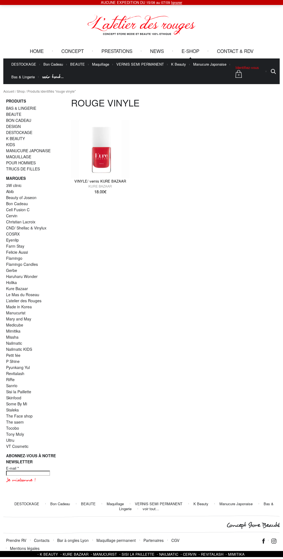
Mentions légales (25, 548)
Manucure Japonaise (209, 64)
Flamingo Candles (22, 264)
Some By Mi (16, 403)
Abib (10, 191)
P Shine (13, 361)
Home (37, 50)
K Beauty (178, 64)
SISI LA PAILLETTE (138, 554)
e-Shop (190, 50)
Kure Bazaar (100, 186)
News (157, 50)
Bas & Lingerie (23, 77)
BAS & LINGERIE (21, 108)
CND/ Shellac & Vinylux (26, 228)
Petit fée (13, 355)
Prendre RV (16, 540)
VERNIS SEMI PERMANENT (140, 64)
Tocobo (12, 428)
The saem (15, 422)
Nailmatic (14, 343)
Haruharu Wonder (22, 276)
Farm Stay (15, 246)
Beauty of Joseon (21, 197)
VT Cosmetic (17, 446)
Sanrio (11, 385)
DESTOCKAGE (23, 64)
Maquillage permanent (116, 540)
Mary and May (18, 319)
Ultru (10, 440)
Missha (12, 337)
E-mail (12, 468)
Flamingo (14, 258)
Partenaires (153, 540)
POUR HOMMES (21, 162)
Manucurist (15, 312)
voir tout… (53, 77)
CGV (175, 540)
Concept (72, 50)
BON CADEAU (18, 120)
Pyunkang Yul (18, 367)
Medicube (14, 325)
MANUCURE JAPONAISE (28, 150)
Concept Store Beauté (253, 525)
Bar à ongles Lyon (73, 540)
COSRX (13, 234)
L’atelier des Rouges (23, 300)
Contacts (41, 540)
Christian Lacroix (20, 221)
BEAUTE (77, 64)
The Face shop (19, 416)
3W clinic (14, 185)
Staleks (12, 410)
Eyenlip (12, 240)
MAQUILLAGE (18, 156)
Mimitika (13, 331)
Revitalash (15, 373)
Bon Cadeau (53, 64)
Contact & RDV (235, 50)
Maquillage (100, 64)
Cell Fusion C (18, 209)
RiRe (10, 379)
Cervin (11, 215)
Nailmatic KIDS (19, 349)
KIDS (10, 144)
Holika (11, 282)
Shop (21, 91)
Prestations (116, 50)
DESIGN (13, 126)
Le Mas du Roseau (22, 294)
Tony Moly (15, 434)
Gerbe (11, 270)
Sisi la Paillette (18, 391)
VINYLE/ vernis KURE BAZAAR (100, 181)
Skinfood (13, 397)
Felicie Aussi (17, 252)
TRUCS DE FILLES (23, 169)
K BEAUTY (15, 138)
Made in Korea (19, 306)
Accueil (8, 91)
